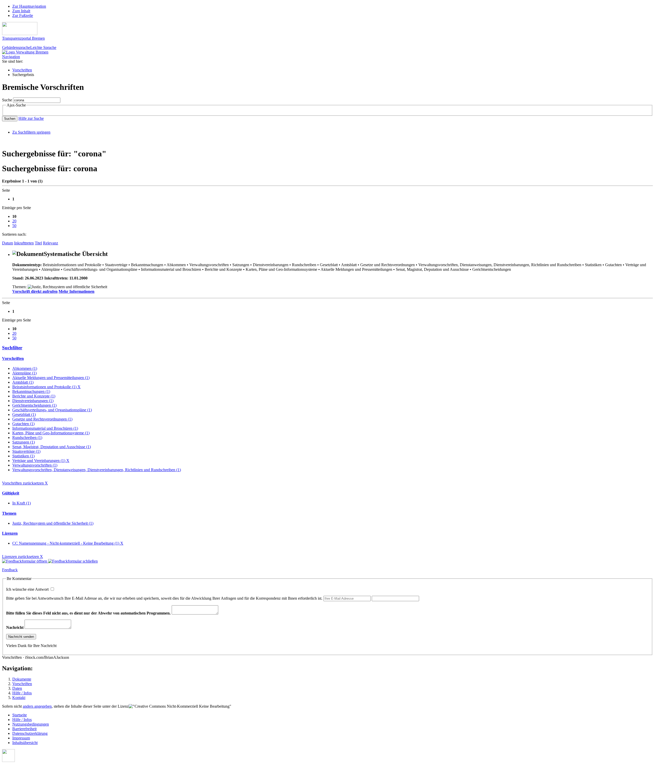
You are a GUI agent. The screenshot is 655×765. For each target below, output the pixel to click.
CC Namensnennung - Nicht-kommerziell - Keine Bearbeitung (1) (67, 543)
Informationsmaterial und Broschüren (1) (45, 428)
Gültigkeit (10, 493)
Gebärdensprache (16, 47)
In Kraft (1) (21, 503)
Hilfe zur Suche (31, 118)
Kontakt (18, 697)
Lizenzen (10, 533)
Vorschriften (22, 70)
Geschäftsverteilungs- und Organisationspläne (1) (52, 410)
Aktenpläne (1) (24, 373)
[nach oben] (8, 760)
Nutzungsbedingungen (30, 724)
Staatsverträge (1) (26, 451)
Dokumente (21, 679)
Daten (17, 688)
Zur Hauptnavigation (29, 6)
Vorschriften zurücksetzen (25, 483)
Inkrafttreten (24, 243)
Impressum (21, 738)
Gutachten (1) (23, 424)
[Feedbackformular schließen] (73, 561)
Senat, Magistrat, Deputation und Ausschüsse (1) (51, 447)
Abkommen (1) (24, 368)
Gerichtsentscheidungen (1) (34, 405)
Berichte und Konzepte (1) (33, 396)
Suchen (9, 119)
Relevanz (50, 243)
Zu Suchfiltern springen (31, 132)
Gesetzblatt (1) (24, 414)
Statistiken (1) (23, 456)
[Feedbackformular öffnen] (25, 561)
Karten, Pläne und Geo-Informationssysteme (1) (51, 433)
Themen (9, 513)
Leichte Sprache (43, 47)
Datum (7, 243)
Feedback (10, 570)
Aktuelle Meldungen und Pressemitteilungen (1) (51, 377)
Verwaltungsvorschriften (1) (34, 465)
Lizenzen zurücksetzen (22, 556)
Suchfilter (12, 347)
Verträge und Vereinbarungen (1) (40, 460)
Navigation (11, 57)
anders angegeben (37, 706)
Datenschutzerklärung (30, 733)
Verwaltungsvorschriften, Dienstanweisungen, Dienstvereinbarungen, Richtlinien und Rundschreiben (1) (96, 470)
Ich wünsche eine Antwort (28, 589)
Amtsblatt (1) (23, 382)
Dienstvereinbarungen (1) (32, 400)
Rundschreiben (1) (27, 437)
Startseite (19, 715)
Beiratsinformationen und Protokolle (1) (46, 387)
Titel (38, 243)
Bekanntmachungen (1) (31, 391)
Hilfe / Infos (22, 693)
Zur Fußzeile (22, 15)
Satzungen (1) (23, 442)
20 (14, 221)
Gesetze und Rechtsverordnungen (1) (42, 419)
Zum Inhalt (21, 11)
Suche (7, 100)
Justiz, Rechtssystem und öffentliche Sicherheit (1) (52, 523)
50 (14, 225)
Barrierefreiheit (24, 729)
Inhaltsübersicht (25, 742)
